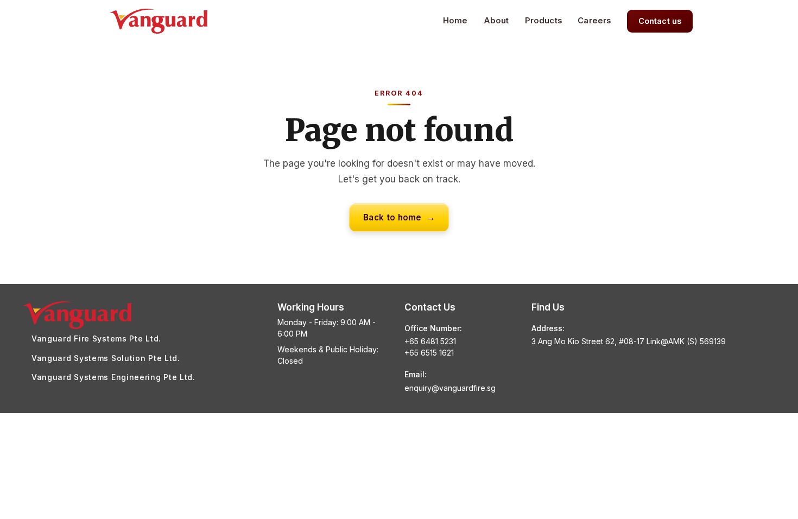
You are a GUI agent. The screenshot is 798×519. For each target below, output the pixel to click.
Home (455, 21)
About (496, 21)
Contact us (659, 21)
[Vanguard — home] (158, 21)
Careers (594, 21)
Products (543, 21)
